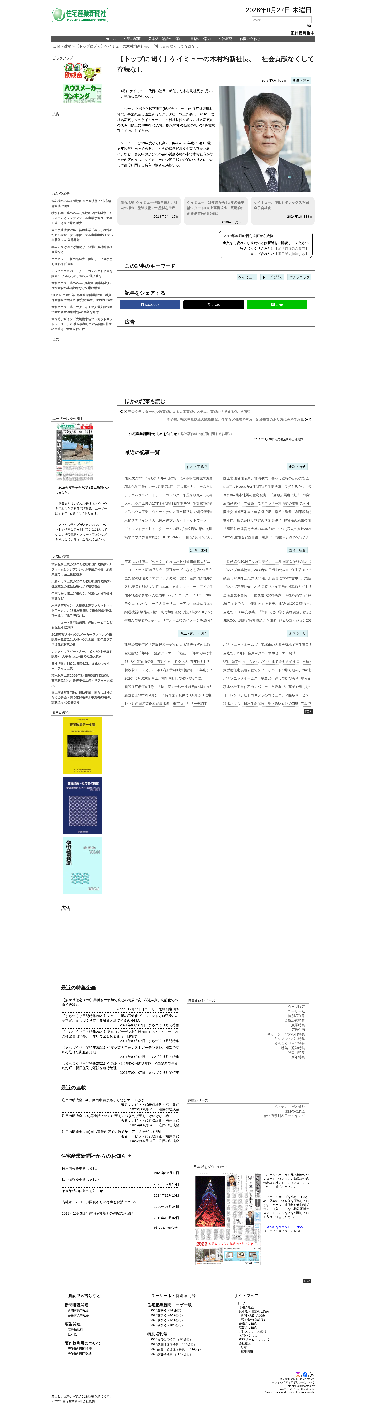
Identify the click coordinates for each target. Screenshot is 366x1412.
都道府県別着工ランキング (284, 1116)
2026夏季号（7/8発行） (166, 1310)
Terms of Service (297, 1391)
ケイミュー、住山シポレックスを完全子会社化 (281, 205)
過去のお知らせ (166, 1228)
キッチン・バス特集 (289, 1039)
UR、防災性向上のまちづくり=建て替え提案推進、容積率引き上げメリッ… (281, 662)
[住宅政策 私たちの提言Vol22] (82, 805)
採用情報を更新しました (81, 1168)
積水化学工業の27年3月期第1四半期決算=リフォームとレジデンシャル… (180, 487)
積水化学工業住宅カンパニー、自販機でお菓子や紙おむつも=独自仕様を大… (282, 687)
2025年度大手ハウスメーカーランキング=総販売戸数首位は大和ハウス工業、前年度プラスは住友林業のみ (81, 639)
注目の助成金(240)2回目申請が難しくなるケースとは (103, 1100)
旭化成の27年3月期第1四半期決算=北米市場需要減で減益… (170, 478)
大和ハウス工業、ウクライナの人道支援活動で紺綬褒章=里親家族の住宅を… (183, 512)
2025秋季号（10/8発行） (167, 1325)
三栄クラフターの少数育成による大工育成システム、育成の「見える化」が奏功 (189, 412)
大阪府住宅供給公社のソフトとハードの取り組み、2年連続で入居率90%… (280, 670)
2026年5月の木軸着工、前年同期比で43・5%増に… (164, 678)
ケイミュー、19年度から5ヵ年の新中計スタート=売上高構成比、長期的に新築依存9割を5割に (215, 208)
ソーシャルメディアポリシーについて (292, 1382)
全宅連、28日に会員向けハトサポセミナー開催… (261, 653)
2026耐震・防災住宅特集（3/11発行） (176, 1349)
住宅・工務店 (197, 467)
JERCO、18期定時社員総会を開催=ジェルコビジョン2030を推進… (275, 620)
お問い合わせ (250, 39)
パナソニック (299, 277)
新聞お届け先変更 (253, 1315)
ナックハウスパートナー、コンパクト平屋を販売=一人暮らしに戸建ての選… (183, 495)
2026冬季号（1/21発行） (167, 1320)
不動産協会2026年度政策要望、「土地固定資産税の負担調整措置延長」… (280, 561)
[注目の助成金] (82, 71)
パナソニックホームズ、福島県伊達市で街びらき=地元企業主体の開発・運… (282, 678)
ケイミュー (247, 277)
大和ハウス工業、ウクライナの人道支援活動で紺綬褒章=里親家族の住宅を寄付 (81, 309)
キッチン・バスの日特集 (286, 1034)
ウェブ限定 (296, 1007)
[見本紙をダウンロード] (228, 1264)
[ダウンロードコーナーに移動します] (74, 479)
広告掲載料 (75, 1329)
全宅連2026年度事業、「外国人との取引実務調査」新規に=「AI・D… (277, 612)
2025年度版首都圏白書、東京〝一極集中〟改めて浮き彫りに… (271, 537)
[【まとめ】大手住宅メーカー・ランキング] (82, 93)
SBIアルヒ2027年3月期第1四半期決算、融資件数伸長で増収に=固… (275, 487)
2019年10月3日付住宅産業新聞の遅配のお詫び (97, 1213)
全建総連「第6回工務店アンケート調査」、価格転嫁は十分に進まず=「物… (183, 653)
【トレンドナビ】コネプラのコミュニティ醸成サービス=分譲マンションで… (282, 695)
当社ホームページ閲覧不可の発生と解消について (99, 1202)
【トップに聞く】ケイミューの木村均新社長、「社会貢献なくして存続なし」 (138, 46)
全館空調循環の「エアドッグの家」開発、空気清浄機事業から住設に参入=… (183, 578)
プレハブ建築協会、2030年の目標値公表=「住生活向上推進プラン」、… (279, 570)
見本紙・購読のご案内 (165, 39)
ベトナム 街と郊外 (289, 1107)
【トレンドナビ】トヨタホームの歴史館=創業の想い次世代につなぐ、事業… (183, 529)
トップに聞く (272, 277)
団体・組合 (297, 550)
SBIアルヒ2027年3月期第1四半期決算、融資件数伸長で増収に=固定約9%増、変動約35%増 (82, 297)
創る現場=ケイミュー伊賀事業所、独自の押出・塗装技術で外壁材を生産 (148, 205)
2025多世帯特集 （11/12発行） (171, 1354)
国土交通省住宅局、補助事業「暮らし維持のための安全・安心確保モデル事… (283, 478)
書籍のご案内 (200, 39)
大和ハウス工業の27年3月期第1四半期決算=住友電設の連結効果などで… (180, 503)
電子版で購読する (291, 254)
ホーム (111, 39)
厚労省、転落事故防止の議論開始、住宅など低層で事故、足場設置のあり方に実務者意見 (235, 419)
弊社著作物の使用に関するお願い (206, 434)
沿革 (244, 1347)
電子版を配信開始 (253, 1319)
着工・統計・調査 (193, 633)
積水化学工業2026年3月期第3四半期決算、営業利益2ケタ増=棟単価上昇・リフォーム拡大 (82, 680)
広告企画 (298, 1030)
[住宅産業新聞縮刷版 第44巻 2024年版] (82, 865)
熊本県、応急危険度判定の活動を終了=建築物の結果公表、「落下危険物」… (282, 520)
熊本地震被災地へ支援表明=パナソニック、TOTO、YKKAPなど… (175, 595)
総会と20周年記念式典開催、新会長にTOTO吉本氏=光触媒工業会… (275, 578)
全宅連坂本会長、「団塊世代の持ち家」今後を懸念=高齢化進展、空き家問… (282, 595)
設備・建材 (62, 46)
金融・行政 (297, 467)
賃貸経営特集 (294, 1020)
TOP (308, 711)
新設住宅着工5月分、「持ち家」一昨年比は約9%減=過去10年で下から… (180, 687)
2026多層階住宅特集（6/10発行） (173, 1344)
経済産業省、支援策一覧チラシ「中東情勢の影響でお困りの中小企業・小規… (283, 503)
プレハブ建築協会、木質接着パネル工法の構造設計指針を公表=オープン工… (282, 587)
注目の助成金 (169, 1109)
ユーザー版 (153, 1009)
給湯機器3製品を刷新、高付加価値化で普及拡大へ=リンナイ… (172, 612)
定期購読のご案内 (291, 248)
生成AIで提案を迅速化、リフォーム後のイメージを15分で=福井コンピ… (180, 620)
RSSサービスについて (254, 1339)
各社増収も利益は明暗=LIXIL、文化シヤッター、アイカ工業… (172, 587)
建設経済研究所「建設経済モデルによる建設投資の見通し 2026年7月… (179, 645)
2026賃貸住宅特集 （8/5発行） (171, 1339)
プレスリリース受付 (252, 1331)
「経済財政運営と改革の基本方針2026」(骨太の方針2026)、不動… (275, 529)
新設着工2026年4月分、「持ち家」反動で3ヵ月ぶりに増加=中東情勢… (179, 695)
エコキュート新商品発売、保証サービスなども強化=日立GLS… (173, 570)
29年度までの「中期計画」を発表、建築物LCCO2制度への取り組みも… (279, 604)
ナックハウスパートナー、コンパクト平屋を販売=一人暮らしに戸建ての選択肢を (81, 273)
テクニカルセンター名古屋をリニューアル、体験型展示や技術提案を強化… (182, 604)
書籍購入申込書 (78, 1315)
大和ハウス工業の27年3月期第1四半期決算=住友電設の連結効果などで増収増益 (81, 285)
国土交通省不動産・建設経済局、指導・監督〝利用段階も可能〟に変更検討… (283, 512)
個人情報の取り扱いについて (297, 1379)
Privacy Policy (272, 1391)
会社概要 (225, 39)
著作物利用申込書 (80, 1353)
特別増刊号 (170, 1009)
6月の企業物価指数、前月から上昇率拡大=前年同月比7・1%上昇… (176, 662)
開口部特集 (296, 1052)
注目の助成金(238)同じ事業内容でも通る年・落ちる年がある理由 (112, 1132)
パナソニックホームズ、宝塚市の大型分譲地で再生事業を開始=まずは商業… (282, 645)
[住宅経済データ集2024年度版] (82, 745)
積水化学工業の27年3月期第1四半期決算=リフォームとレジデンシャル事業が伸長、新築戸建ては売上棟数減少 (81, 217)
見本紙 (72, 1334)
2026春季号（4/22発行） (167, 1315)
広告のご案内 (248, 1327)
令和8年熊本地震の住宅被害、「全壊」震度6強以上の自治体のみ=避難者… (281, 495)
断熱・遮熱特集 (293, 1048)
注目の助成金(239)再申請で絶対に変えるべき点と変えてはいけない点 (115, 1116)
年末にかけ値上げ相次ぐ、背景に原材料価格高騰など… (167, 561)
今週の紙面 (132, 39)
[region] (216, 359)
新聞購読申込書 (78, 1310)
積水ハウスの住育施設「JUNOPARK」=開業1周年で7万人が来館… (176, 537)
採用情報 (247, 1351)
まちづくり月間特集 (163, 1025)
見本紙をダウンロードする (284, 1227)
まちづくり (297, 633)
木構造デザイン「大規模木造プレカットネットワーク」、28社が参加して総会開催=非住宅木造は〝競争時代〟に (81, 323)
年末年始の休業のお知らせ (82, 1191)
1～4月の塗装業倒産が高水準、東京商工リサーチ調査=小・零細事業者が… (182, 704)
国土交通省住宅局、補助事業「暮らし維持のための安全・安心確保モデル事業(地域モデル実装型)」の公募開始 (82, 234)
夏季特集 (298, 1025)
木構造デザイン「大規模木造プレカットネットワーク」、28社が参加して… (183, 520)
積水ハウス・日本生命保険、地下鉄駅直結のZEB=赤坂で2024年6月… (277, 704)
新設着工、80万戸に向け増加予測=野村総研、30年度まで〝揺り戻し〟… (180, 670)
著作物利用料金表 (80, 1348)
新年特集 (298, 1057)
